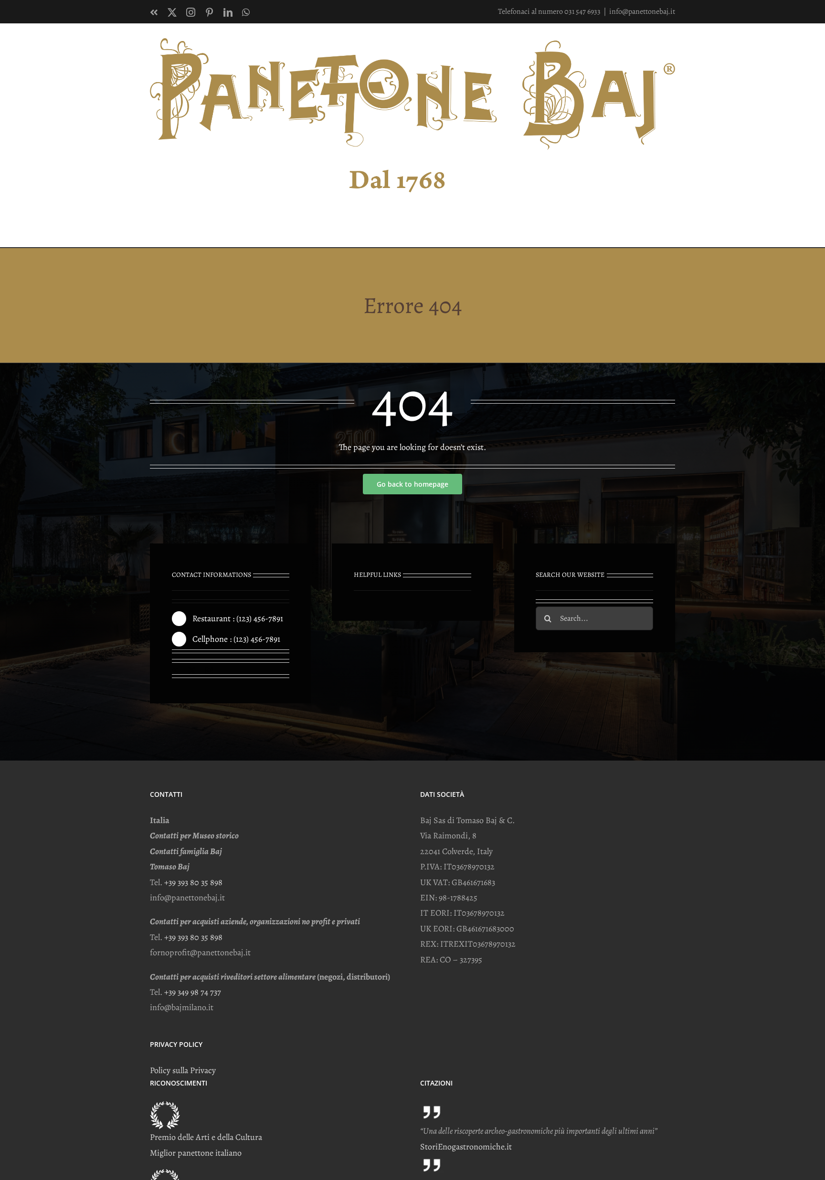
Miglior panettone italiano (196, 1153)
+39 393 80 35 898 (193, 882)
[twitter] (192, 670)
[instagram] (209, 670)
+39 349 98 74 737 (192, 992)
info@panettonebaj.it (642, 11)
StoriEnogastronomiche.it (466, 1146)
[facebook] (175, 670)
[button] (660, 227)
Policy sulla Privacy (183, 1070)
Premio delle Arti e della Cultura (206, 1137)
